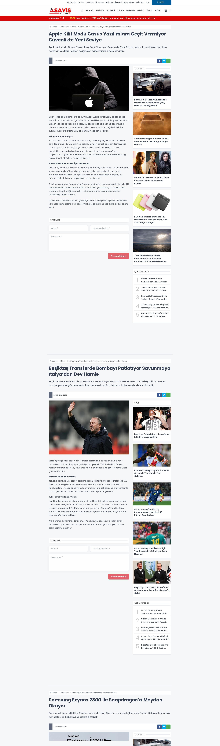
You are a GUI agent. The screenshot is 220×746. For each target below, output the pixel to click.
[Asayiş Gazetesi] (60, 10)
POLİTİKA (100, 10)
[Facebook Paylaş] (159, 61)
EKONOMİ (111, 10)
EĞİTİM (140, 10)
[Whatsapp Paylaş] (168, 61)
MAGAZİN (130, 10)
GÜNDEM (89, 10)
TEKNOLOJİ (64, 26)
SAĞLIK (158, 10)
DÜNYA (149, 10)
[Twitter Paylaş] (164, 61)
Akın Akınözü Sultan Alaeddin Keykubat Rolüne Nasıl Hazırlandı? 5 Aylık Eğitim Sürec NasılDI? (116, 18)
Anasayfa (53, 26)
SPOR (119, 10)
